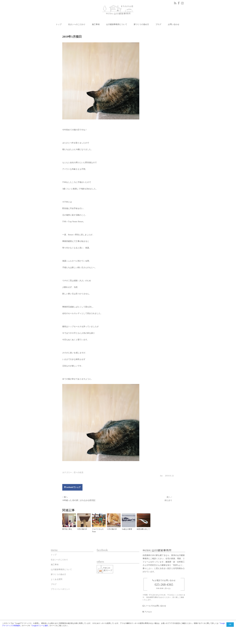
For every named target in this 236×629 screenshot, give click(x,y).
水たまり (168, 498)
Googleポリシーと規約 (40, 626)
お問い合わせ (173, 24)
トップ (59, 24)
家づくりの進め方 (141, 24)
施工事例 (96, 24)
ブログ (158, 24)
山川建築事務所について (116, 24)
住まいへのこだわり (76, 24)
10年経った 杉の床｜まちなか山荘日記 (78, 498)
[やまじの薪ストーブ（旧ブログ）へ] (106, 570)
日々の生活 (78, 472)
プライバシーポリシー (60, 589)
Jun (162, 476)
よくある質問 (56, 579)
